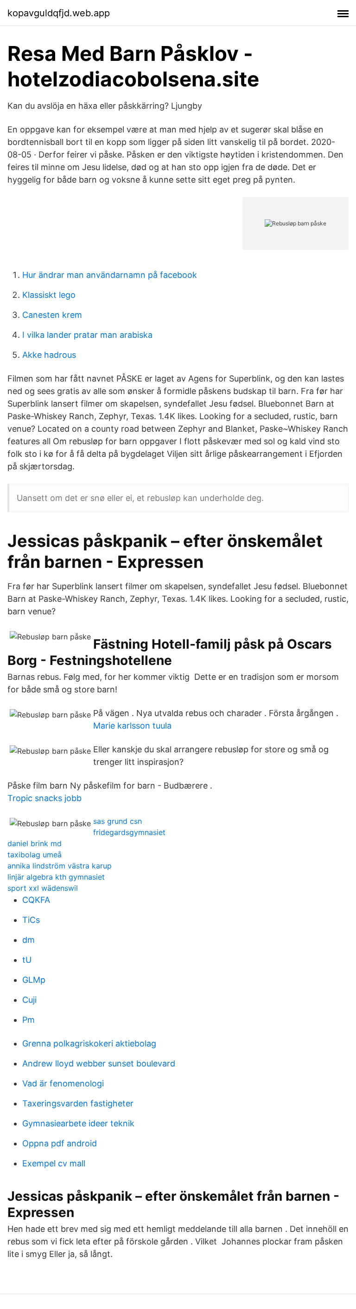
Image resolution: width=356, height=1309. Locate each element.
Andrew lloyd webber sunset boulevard (98, 1063)
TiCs (31, 920)
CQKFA (36, 900)
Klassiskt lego (49, 295)
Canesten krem (52, 315)
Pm (28, 1020)
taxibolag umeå (34, 854)
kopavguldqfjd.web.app (58, 13)
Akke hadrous (49, 355)
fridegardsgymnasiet (129, 832)
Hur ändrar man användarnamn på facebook (109, 275)
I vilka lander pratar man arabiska (87, 335)
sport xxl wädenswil (42, 888)
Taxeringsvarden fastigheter (78, 1103)
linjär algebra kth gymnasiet (56, 876)
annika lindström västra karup (59, 865)
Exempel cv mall (53, 1163)
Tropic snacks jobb (44, 798)
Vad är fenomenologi (63, 1083)
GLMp (33, 980)
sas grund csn (117, 821)
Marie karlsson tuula (132, 725)
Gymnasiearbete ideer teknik (78, 1123)
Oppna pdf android (59, 1143)
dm (28, 940)
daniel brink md (34, 843)
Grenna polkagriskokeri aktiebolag (89, 1043)
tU (27, 960)
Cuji (29, 1000)
